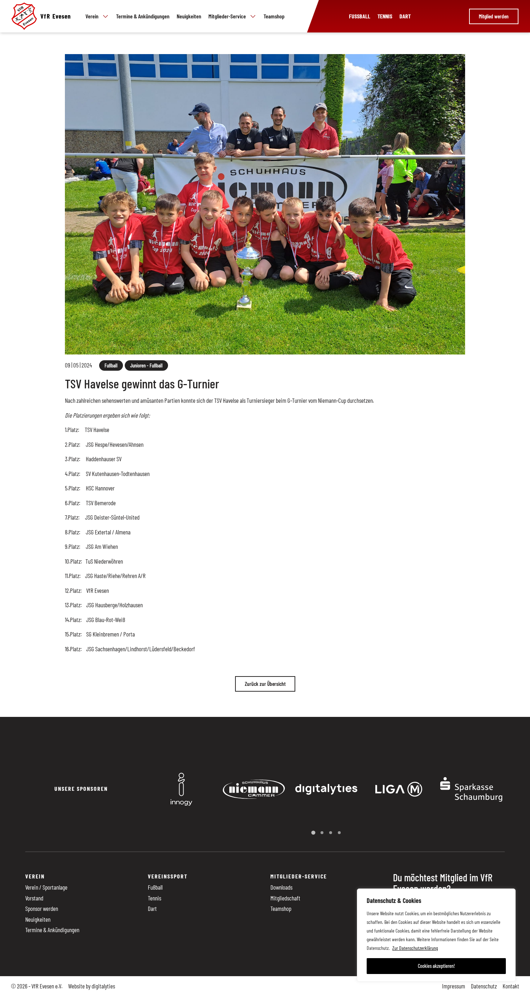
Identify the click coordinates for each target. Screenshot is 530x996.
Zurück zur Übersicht (265, 683)
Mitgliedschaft (285, 898)
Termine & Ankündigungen (142, 16)
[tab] (313, 833)
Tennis (384, 16)
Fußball (359, 16)
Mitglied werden (494, 16)
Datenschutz (484, 986)
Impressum (453, 986)
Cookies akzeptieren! (436, 966)
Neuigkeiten (189, 16)
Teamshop (274, 16)
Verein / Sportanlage (46, 887)
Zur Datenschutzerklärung (415, 948)
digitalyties (103, 986)
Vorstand (34, 898)
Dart (405, 16)
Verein (91, 16)
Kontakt (511, 986)
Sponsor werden (41, 908)
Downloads (281, 887)
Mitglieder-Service (227, 16)
